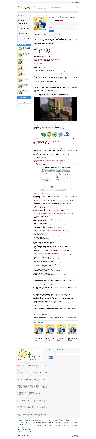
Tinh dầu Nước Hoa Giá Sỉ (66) (23, 23)
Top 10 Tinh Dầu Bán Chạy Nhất (23, 28)
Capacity (51, 23)
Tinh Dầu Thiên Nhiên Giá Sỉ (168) (23, 18)
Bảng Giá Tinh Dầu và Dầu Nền (23, 25)
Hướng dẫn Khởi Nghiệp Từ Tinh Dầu (24, 41)
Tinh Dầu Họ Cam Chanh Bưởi (23, 36)
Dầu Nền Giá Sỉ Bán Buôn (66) (23, 20)
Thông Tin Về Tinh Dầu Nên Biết (23, 38)
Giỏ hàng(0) (77, 2)
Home (34, 15)
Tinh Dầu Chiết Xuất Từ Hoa (22, 33)
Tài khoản (71, 2)
